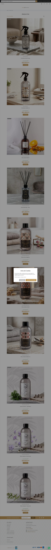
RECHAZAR (22, 280)
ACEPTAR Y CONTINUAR (31, 280)
